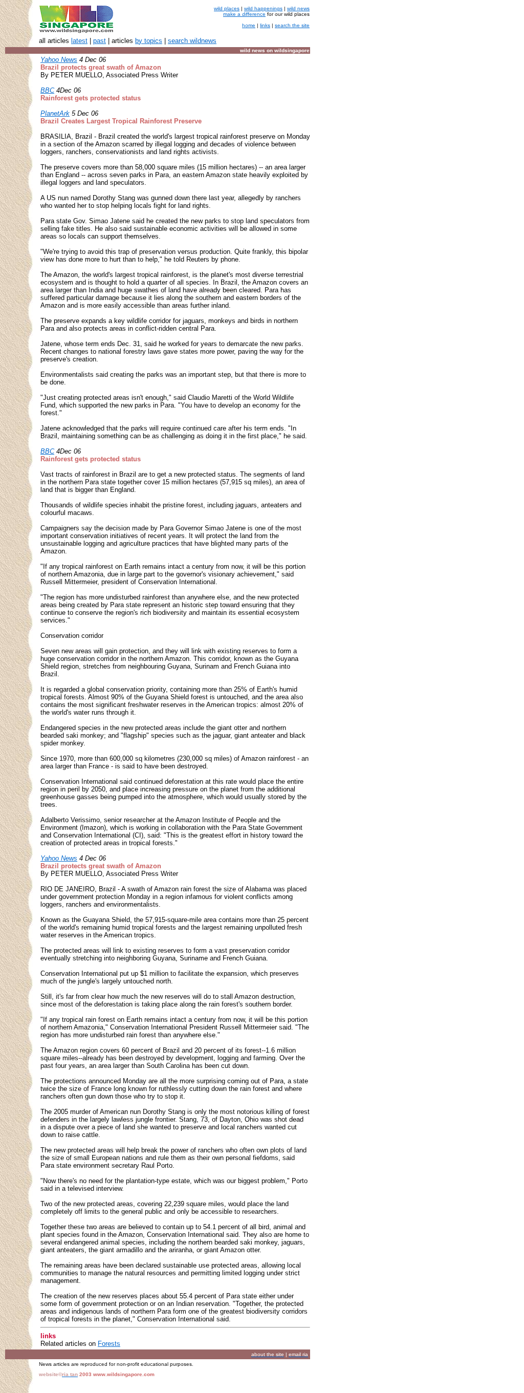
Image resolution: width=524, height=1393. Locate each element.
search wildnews (192, 41)
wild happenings (263, 8)
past (99, 41)
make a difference (244, 14)
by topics (148, 41)
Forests (109, 1343)
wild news (298, 8)
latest (79, 41)
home (248, 25)
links (265, 25)
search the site (292, 25)
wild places (226, 8)
